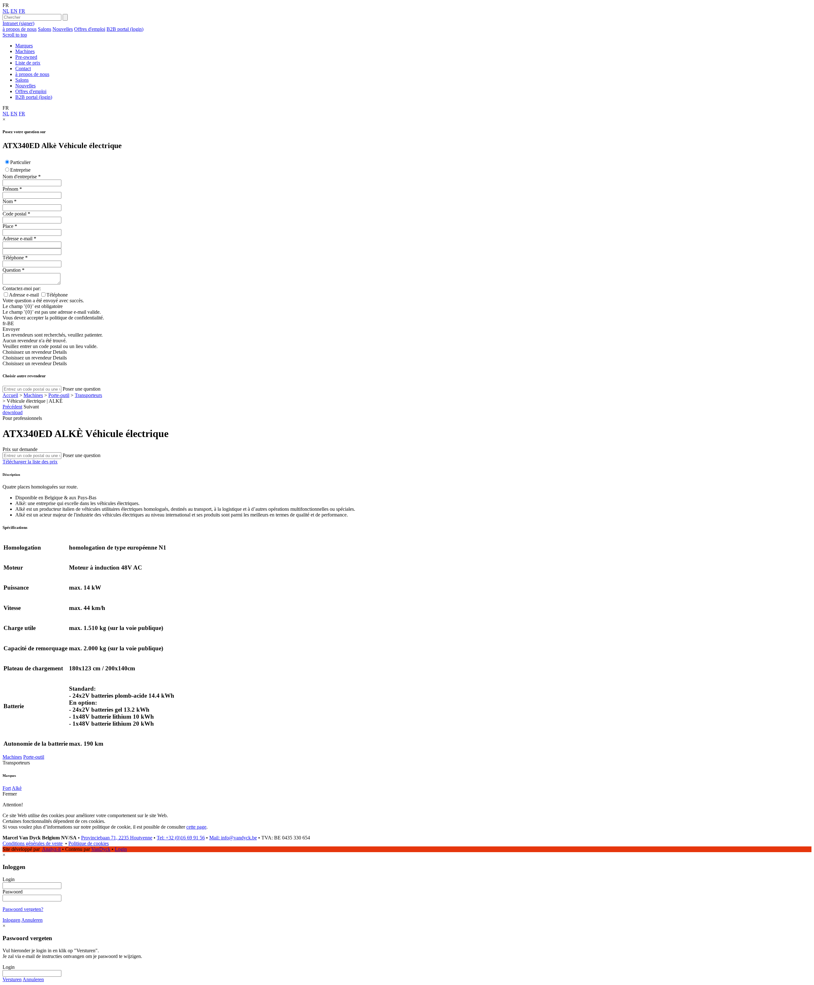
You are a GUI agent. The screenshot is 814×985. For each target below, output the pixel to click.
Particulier (20, 162)
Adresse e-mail (17, 238)
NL (6, 11)
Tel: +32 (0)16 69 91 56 (181, 837)
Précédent (12, 406)
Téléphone (13, 257)
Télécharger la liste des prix (30, 461)
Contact (23, 68)
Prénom (10, 189)
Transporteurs (88, 395)
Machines (25, 51)
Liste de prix (27, 62)
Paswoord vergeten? (23, 909)
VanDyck (100, 849)
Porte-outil (58, 395)
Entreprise (20, 170)
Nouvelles (62, 29)
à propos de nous (20, 29)
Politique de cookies (88, 843)
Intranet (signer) (18, 23)
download (13, 412)
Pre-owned (26, 57)
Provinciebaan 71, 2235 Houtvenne (116, 837)
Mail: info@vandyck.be (233, 837)
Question (12, 270)
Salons (44, 29)
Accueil (10, 395)
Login (121, 849)
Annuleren (32, 920)
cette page (196, 827)
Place (8, 226)
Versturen (12, 979)
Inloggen (11, 920)
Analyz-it (51, 849)
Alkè (17, 788)
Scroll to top (15, 35)
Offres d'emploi (89, 29)
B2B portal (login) (125, 29)
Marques (24, 45)
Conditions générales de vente (33, 843)
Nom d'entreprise (20, 176)
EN (13, 11)
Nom (8, 201)
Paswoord (13, 891)
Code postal (14, 213)
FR (22, 11)
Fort (7, 788)
